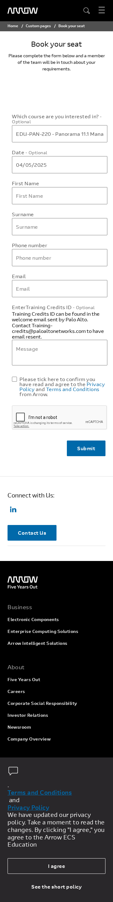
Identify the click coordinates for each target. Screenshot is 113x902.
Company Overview (29, 739)
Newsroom (19, 727)
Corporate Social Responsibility (42, 703)
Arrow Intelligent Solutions (37, 643)
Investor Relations (28, 715)
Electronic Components (33, 619)
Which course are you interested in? (57, 119)
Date (29, 152)
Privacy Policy (28, 807)
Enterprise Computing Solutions (43, 631)
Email (19, 276)
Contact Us (32, 532)
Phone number (29, 245)
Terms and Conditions (73, 389)
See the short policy (56, 886)
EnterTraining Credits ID (53, 307)
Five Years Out (24, 679)
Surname (23, 214)
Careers (16, 691)
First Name (25, 183)
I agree (56, 866)
